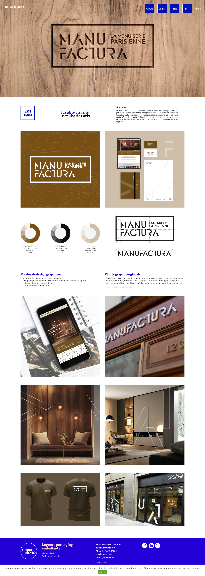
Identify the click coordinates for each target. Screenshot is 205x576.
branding (162, 9)
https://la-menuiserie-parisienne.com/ (118, 287)
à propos (198, 9)
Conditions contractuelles (51, 556)
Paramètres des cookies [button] (191, 568)
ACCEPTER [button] (102, 572)
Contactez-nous (101, 562)
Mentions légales (48, 553)
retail (174, 9)
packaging (149, 9)
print (187, 9)
